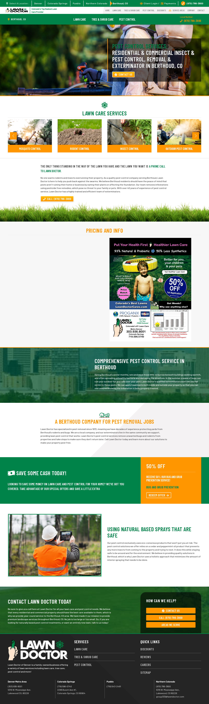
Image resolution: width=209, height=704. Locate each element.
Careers (145, 665)
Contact (201, 10)
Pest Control (148, 10)
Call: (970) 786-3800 (59, 199)
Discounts (161, 10)
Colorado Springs (57, 3)
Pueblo (77, 3)
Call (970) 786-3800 (171, 617)
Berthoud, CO (120, 3)
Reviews (145, 657)
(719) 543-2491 (114, 686)
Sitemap (145, 672)
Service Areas (179, 10)
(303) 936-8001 (15, 686)
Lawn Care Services (104, 113)
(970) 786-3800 (195, 3)
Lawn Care (116, 10)
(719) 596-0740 (64, 686)
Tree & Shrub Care (132, 10)
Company (191, 10)
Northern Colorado (96, 3)
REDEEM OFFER (157, 495)
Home (107, 10)
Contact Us (125, 74)
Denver (38, 3)
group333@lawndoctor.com (170, 696)
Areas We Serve (171, 625)
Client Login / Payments (160, 3)
